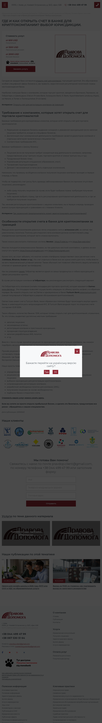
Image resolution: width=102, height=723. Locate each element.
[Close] (77, 351)
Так (47, 372)
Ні (55, 372)
